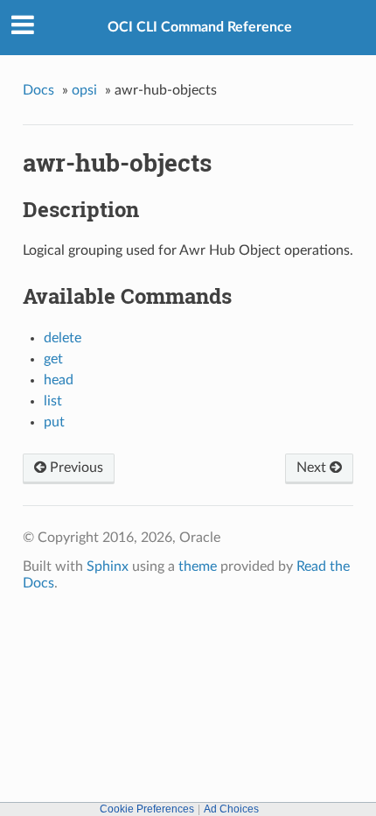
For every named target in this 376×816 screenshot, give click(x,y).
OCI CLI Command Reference (200, 27)
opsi (84, 90)
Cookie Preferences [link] (147, 809)
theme (197, 566)
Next (313, 468)
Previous (74, 468)
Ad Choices (231, 809)
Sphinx (108, 566)
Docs (38, 90)
